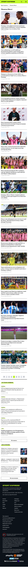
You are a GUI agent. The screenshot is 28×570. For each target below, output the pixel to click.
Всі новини (14, 440)
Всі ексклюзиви (14, 478)
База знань (16, 510)
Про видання (6, 516)
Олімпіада (16, 498)
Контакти (5, 529)
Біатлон (4, 508)
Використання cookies (8, 519)
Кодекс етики (6, 525)
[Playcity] (9, 556)
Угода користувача (7, 521)
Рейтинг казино (17, 506)
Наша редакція (6, 527)
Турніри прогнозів (18, 512)
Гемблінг (16, 508)
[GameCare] (21, 561)
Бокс (4, 502)
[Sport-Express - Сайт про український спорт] (7, 1)
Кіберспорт (16, 500)
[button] (21, 2)
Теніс (4, 506)
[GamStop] (14, 559)
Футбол (3, 386)
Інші (3, 428)
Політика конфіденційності (9, 518)
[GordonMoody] (18, 555)
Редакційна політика (7, 523)
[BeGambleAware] (10, 561)
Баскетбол (5, 500)
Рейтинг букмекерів (18, 504)
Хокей (4, 504)
